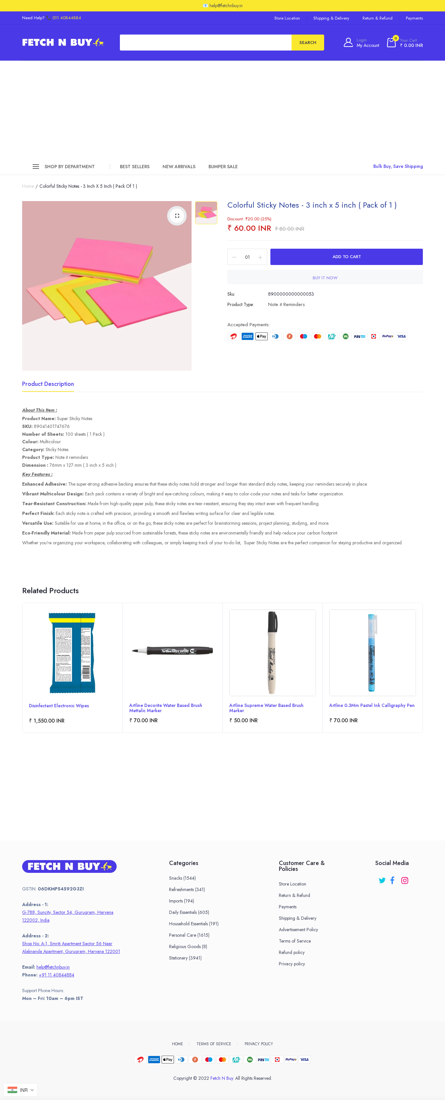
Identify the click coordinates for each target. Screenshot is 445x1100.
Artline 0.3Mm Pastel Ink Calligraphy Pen (372, 706)
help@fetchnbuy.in (53, 967)
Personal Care (189, 935)
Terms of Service (295, 941)
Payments (414, 18)
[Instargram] (405, 878)
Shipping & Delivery (331, 18)
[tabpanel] (72, 668)
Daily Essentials (189, 912)
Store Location (287, 18)
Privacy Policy (259, 1044)
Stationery (185, 958)
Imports (181, 901)
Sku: (231, 294)
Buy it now (325, 278)
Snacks (182, 878)
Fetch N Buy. (222, 1078)
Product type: (240, 304)
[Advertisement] (222, 109)
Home (28, 186)
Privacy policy (292, 964)
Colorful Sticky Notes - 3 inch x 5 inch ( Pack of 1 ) (312, 205)
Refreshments (187, 889)
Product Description (48, 384)
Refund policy (292, 952)
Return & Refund (378, 18)
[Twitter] (383, 878)
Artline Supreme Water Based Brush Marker (266, 708)
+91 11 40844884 (56, 975)
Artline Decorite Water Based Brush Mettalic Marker (165, 708)
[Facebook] (394, 878)
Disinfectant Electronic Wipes (59, 706)
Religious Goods (188, 946)
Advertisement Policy (298, 929)
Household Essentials (194, 923)
